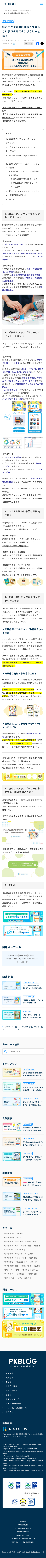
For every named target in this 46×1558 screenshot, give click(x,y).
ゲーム (35, 1270)
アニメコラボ (24, 1278)
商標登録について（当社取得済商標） (23, 1542)
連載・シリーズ (12, 1399)
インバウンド (23, 962)
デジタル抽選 (26, 1246)
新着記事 (9, 1373)
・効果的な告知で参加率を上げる (23, 179)
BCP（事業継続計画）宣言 (23, 1528)
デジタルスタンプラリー (29, 959)
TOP (5, 11)
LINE (14, 1278)
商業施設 (23, 956)
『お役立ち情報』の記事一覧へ (30, 1028)
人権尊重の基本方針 (23, 1532)
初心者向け (14, 956)
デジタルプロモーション (14, 1242)
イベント (33, 956)
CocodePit (9, 1250)
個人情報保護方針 (23, 1525)
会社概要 (23, 1521)
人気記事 (9, 1377)
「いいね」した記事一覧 (16, 1408)
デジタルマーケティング (14, 1254)
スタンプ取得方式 (11, 1266)
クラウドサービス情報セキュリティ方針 (23, 1539)
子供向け (26, 1270)
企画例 (37, 1266)
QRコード (8, 1270)
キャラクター (10, 1274)
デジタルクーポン (11, 1246)
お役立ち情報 (11, 1386)
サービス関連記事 (13, 1403)
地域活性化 (9, 1262)
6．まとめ (10, 199)
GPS (17, 1270)
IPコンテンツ (26, 1266)
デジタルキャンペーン (13, 1238)
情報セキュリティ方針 (23, 1535)
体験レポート (11, 1390)
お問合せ (9, 1412)
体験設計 (21, 1274)
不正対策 (29, 1254)
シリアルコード (10, 1258)
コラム (9, 1382)
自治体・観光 (12, 959)
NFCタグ (20, 1250)
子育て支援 (33, 1274)
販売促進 (20, 1262)
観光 (6, 1278)
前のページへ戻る (9, 1028)
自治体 (37, 1246)
